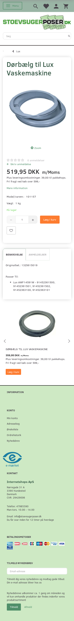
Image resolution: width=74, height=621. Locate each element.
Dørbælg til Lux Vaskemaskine (27, 349)
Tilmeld (14, 607)
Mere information (17, 188)
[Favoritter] (46, 6)
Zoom (37, 148)
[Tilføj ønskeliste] (11, 230)
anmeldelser (36, 160)
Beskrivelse (14, 254)
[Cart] (66, 6)
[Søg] (69, 36)
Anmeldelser (37, 254)
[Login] (56, 6)
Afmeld (28, 607)
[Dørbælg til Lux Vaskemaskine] (37, 110)
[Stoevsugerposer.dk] (37, 22)
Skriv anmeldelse (20, 164)
